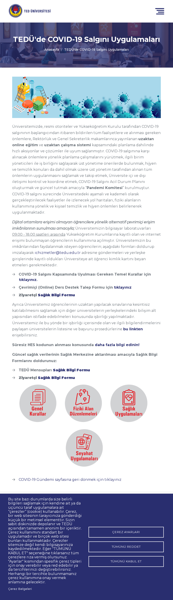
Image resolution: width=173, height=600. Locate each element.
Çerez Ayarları (126, 532)
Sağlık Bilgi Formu (56, 295)
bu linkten (133, 329)
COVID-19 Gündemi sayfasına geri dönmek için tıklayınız (70, 479)
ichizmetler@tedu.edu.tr (58, 253)
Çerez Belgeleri (20, 589)
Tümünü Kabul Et (126, 561)
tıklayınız (123, 287)
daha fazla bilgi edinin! (117, 345)
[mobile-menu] (159, 11)
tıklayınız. (28, 280)
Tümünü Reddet (126, 546)
